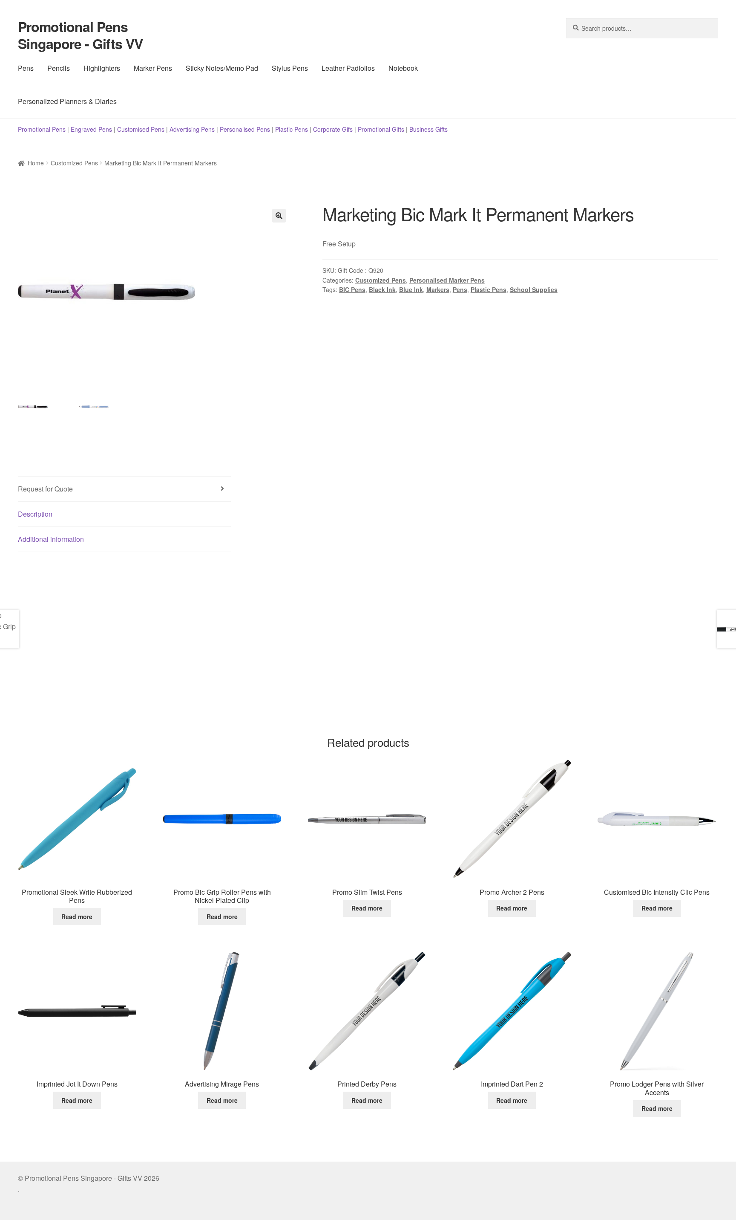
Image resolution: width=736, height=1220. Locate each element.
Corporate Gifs (333, 129)
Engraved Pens (91, 129)
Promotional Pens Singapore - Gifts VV (80, 35)
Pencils (58, 68)
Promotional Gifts (381, 129)
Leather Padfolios (348, 68)
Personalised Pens (245, 129)
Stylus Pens (290, 68)
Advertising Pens (192, 129)
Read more (76, 916)
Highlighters (101, 68)
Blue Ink (411, 289)
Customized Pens (74, 163)
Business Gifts (428, 129)
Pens (26, 68)
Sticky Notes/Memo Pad (222, 68)
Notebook (403, 68)
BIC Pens (352, 289)
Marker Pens (153, 68)
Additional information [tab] (51, 539)
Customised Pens (140, 129)
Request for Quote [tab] (45, 489)
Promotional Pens (42, 129)
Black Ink (382, 289)
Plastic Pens (291, 129)
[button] (279, 216)
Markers (437, 289)
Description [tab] (35, 514)
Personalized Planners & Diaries (67, 101)
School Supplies (534, 289)
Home (36, 163)
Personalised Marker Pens (447, 280)
